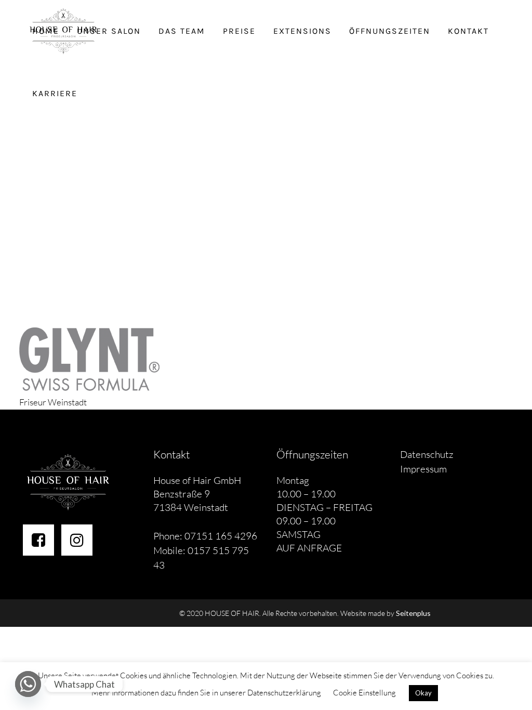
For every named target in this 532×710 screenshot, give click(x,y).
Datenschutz (427, 454)
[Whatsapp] (28, 684)
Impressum (423, 469)
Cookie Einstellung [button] (364, 693)
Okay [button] (423, 693)
